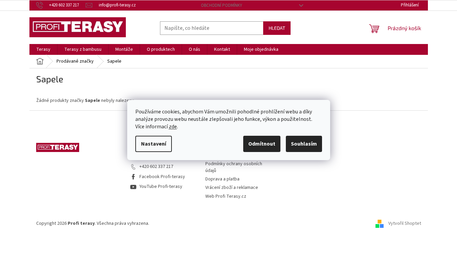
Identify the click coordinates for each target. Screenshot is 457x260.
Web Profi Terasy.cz (225, 196)
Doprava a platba (222, 179)
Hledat (277, 28)
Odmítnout (261, 144)
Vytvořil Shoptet (404, 223)
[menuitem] (43, 49)
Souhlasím (304, 144)
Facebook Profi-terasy (162, 176)
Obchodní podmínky (221, 5)
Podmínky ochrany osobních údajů (233, 167)
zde (173, 126)
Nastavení (153, 144)
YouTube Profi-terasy (160, 186)
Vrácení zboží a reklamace (231, 187)
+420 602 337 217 (156, 166)
